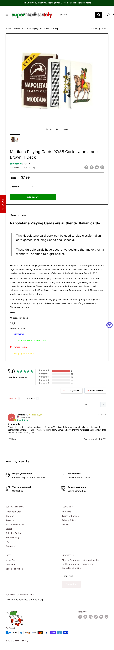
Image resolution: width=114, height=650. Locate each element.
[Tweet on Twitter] (97, 167)
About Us (66, 511)
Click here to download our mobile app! (25, 599)
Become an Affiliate (15, 568)
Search (9, 529)
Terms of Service (70, 516)
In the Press (11, 560)
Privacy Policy (69, 520)
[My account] (108, 14)
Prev (95, 28)
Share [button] (13, 439)
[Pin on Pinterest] (92, 167)
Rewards (10, 520)
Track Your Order (14, 511)
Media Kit (10, 564)
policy (87, 477)
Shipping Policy (13, 533)
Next (104, 28)
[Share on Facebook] (86, 167)
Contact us (17, 491)
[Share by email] (102, 167)
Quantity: (14, 186)
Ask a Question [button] (72, 390)
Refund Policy (12, 537)
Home (8, 28)
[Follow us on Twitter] (85, 617)
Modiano (17, 28)
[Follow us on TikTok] (106, 617)
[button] (100, 439)
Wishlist (66, 524)
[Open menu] (7, 15)
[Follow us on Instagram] (91, 617)
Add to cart (33, 197)
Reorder (10, 516)
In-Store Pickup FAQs (16, 524)
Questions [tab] (30, 398)
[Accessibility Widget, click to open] (109, 325)
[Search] (98, 15)
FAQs (8, 541)
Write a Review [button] (96, 390)
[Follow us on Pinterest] (96, 617)
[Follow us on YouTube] (101, 617)
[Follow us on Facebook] (80, 617)
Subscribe (71, 584)
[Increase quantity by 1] (41, 187)
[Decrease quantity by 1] (24, 187)
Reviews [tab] (13, 398)
